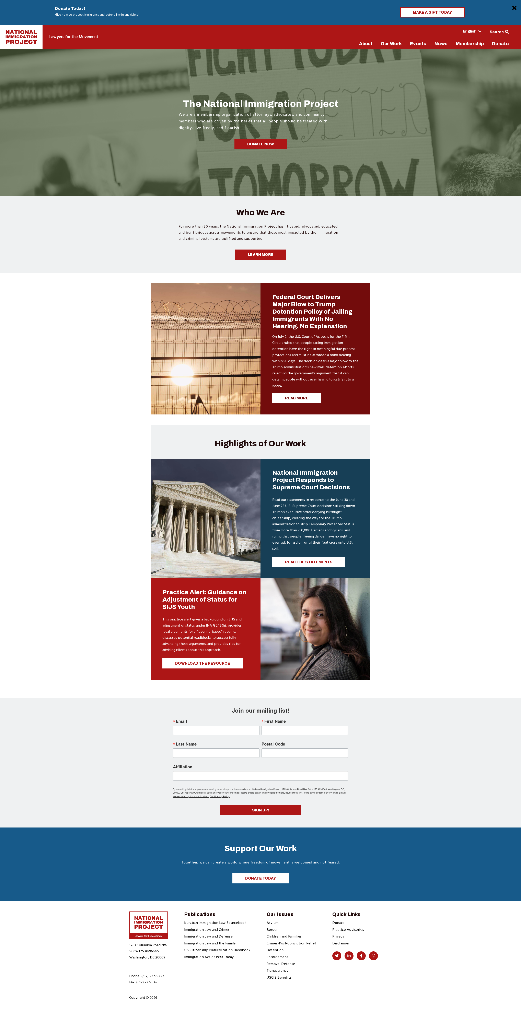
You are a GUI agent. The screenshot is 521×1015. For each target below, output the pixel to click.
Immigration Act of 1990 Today (209, 957)
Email (181, 721)
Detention (275, 950)
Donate (338, 923)
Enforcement (277, 957)
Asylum (273, 923)
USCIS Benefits (279, 978)
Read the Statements (309, 562)
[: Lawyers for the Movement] (21, 37)
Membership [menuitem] (470, 43)
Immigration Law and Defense (208, 937)
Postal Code (273, 744)
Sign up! (260, 810)
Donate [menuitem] (500, 43)
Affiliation (182, 767)
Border (272, 930)
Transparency (278, 971)
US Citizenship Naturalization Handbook (217, 950)
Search (497, 32)
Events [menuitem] (418, 43)
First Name (275, 721)
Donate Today (260, 878)
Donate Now (260, 144)
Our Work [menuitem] (391, 43)
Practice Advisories (348, 930)
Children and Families (284, 937)
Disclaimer (340, 943)
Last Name (186, 744)
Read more (297, 398)
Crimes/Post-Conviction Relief (291, 943)
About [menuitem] (366, 43)
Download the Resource (202, 663)
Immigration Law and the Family (210, 943)
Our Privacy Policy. (220, 796)
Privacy (338, 937)
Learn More (261, 255)
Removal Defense (281, 964)
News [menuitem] (441, 43)
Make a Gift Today (432, 12)
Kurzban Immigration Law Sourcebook (215, 923)
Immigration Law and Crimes (207, 930)
